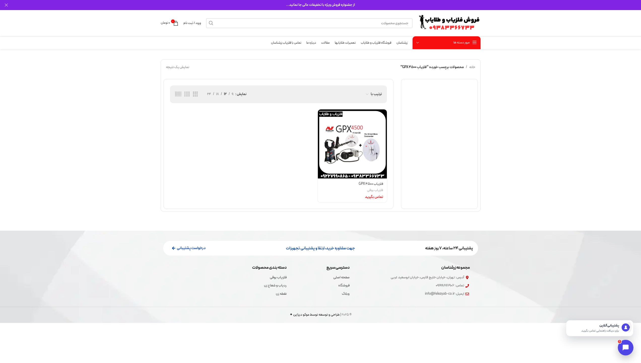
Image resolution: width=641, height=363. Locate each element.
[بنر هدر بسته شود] (6, 5)
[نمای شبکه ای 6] (178, 94)
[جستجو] (211, 23)
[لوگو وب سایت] (449, 23)
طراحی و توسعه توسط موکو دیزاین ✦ (315, 314)
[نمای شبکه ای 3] (195, 94)
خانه (472, 67)
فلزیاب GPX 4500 (371, 184)
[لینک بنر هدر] (320, 5)
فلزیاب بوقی (375, 190)
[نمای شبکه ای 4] (187, 94)
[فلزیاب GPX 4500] (352, 143)
